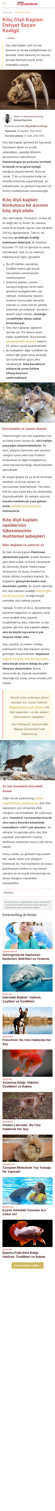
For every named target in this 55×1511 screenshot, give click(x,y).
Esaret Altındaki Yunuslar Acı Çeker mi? (24, 1212)
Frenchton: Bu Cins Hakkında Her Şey (26, 1042)
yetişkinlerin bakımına (26, 506)
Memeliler (8, 1207)
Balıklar (7, 994)
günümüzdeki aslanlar (21, 341)
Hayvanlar (7, 12)
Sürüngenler (9, 951)
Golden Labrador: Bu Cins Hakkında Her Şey (21, 1127)
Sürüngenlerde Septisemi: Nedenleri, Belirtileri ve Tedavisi (25, 957)
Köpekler (7, 1037)
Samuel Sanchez (22, 120)
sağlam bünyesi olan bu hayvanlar (25, 658)
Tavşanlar (8, 1164)
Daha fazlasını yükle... (27, 1265)
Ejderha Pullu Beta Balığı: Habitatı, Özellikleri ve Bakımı (23, 1255)
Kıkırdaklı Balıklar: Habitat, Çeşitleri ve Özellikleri (21, 999)
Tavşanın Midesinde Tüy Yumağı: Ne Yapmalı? (27, 1169)
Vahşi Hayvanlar (23, 12)
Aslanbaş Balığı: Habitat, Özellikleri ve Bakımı (20, 1084)
